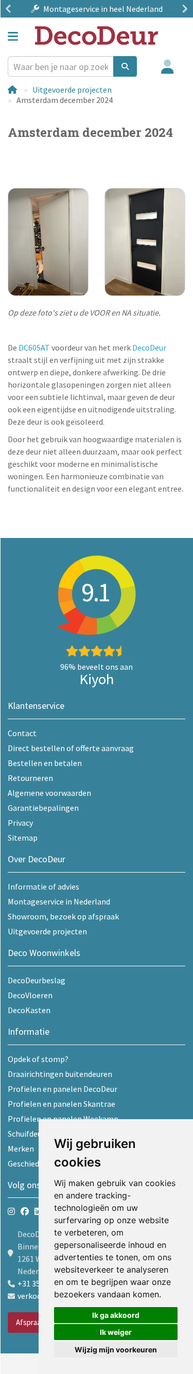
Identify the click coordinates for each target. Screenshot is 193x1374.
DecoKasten (29, 1010)
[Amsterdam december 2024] (48, 241)
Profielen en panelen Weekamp (63, 1119)
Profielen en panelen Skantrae (61, 1104)
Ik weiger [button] (116, 1332)
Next (183, 9)
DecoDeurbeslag (36, 980)
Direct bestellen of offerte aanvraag (71, 748)
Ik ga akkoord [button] (115, 1315)
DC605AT (34, 347)
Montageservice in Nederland (59, 901)
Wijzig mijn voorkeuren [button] (116, 1349)
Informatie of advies (43, 886)
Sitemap (23, 837)
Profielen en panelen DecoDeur (62, 1089)
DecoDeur (149, 347)
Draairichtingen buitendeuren (60, 1074)
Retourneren (30, 778)
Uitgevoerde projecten (72, 89)
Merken (21, 1148)
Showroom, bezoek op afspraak (63, 916)
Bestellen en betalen (45, 763)
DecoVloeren (30, 995)
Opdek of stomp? (38, 1059)
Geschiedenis (31, 1163)
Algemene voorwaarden (49, 793)
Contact (22, 733)
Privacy (20, 823)
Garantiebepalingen (43, 808)
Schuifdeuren (31, 1133)
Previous (10, 9)
